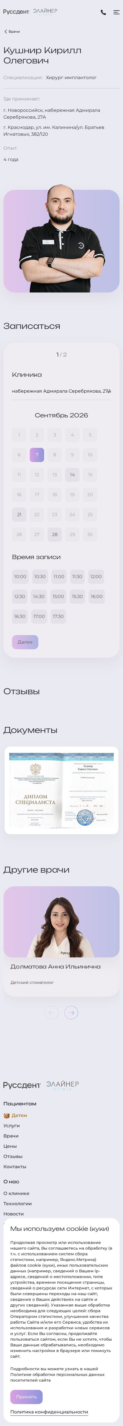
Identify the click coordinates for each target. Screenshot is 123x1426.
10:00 (20, 576)
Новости (13, 1214)
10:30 (40, 576)
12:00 (96, 576)
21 (19, 514)
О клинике (16, 1193)
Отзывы (13, 1156)
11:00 (59, 576)
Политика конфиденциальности (49, 1412)
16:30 (19, 616)
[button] (71, 1012)
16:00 (97, 596)
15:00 (58, 596)
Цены (10, 1146)
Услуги (11, 1125)
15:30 (77, 596)
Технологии (17, 1203)
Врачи (14, 31)
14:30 (39, 596)
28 (54, 534)
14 (72, 474)
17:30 (58, 616)
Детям (19, 1115)
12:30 (19, 596)
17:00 (39, 616)
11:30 (77, 576)
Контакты (14, 1166)
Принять (26, 1397)
